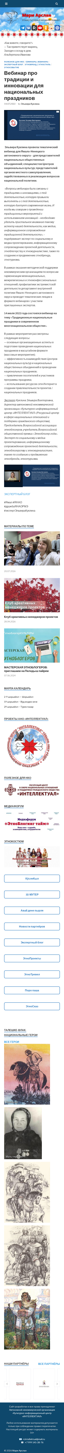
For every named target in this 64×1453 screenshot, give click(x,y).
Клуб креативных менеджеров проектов (31, 616)
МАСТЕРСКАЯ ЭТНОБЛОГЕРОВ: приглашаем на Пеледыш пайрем (26, 669)
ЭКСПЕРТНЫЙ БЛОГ (17, 494)
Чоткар (10, 1346)
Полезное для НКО (14, 62)
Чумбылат (12, 1101)
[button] (7, 1384)
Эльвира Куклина (30, 104)
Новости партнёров (32, 926)
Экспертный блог (13, 65)
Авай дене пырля (32, 910)
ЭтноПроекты (32, 958)
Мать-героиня (14, 1156)
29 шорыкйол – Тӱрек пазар (18, 706)
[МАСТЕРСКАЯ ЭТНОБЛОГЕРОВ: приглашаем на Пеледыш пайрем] (32, 663)
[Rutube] (34, 29)
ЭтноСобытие (11, 67)
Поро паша (32, 990)
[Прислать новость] (57, 29)
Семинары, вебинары (37, 62)
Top (60, 1448)
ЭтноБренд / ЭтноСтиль (38, 65)
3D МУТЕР (32, 894)
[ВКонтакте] (28, 29)
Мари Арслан (36, 15)
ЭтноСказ (32, 1006)
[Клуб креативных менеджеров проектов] (32, 613)
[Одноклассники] (45, 29)
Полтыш (11, 1220)
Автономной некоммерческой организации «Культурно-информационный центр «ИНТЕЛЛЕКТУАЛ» (32, 1413)
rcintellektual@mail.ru (34, 1439)
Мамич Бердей (15, 1283)
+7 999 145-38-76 (34, 1442)
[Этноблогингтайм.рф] (51, 29)
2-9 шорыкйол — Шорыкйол (18, 696)
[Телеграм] (22, 29)
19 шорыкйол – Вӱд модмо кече (20, 701)
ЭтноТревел (32, 974)
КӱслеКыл (32, 878)
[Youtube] (40, 29)
